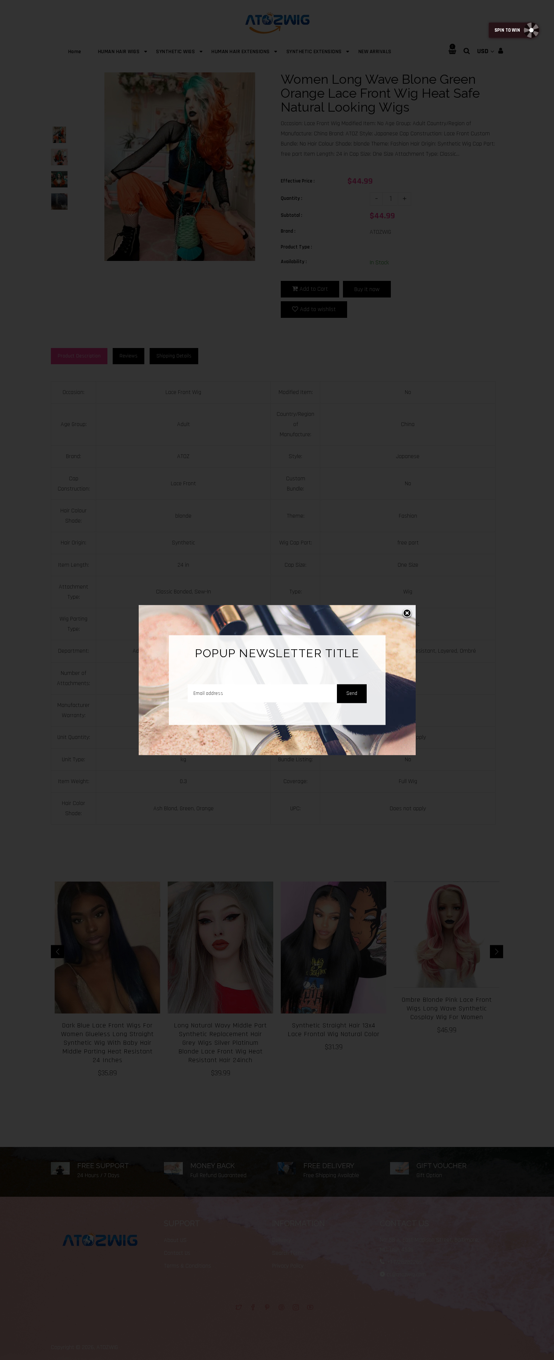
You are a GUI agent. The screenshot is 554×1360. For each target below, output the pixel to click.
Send (351, 693)
